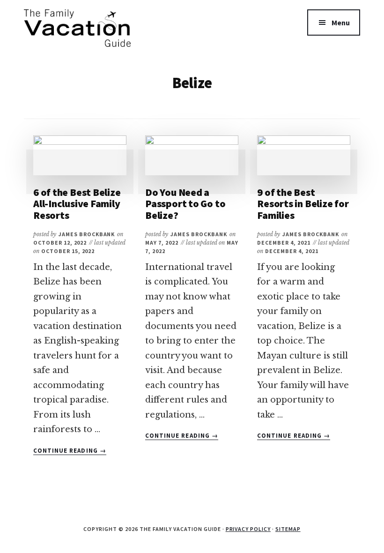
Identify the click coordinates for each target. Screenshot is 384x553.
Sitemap (288, 528)
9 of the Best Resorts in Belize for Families (302, 203)
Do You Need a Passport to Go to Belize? (185, 203)
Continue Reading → (69, 451)
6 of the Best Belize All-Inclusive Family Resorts (77, 203)
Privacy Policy (248, 528)
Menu (341, 22)
